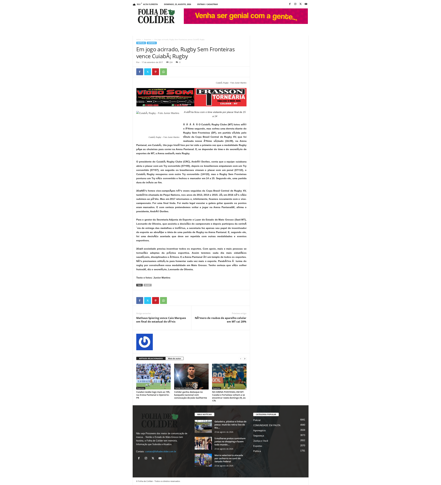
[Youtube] (306, 4)
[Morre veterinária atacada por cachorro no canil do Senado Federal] (203, 460)
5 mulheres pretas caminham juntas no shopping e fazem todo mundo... (229, 441)
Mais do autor (174, 358)
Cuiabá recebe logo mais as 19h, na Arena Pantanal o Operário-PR (153, 394)
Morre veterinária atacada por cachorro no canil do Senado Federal (228, 458)
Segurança (258, 435)
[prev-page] (240, 358)
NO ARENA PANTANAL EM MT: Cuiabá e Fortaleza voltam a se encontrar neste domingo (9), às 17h (228, 396)
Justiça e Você (260, 441)
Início (138, 39)
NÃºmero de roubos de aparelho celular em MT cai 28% (220, 319)
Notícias (141, 43)
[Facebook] (290, 4)
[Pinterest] (155, 71)
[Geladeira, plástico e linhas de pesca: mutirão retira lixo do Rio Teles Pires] (203, 426)
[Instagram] (295, 4)
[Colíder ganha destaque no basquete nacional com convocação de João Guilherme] (191, 376)
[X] (301, 4)
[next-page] (245, 358)
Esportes (147, 39)
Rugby (147, 285)
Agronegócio (259, 430)
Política (257, 451)
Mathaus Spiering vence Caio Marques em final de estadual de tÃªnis (161, 319)
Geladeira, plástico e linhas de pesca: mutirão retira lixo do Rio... (230, 424)
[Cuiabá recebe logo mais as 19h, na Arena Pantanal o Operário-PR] (153, 376)
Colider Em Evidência (184, 388)
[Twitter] (147, 71)
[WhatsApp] (163, 71)
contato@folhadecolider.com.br (160, 451)
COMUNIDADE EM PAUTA (266, 425)
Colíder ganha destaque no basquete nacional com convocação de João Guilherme (190, 394)
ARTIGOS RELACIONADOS (151, 358)
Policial (256, 420)
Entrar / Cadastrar (207, 4)
